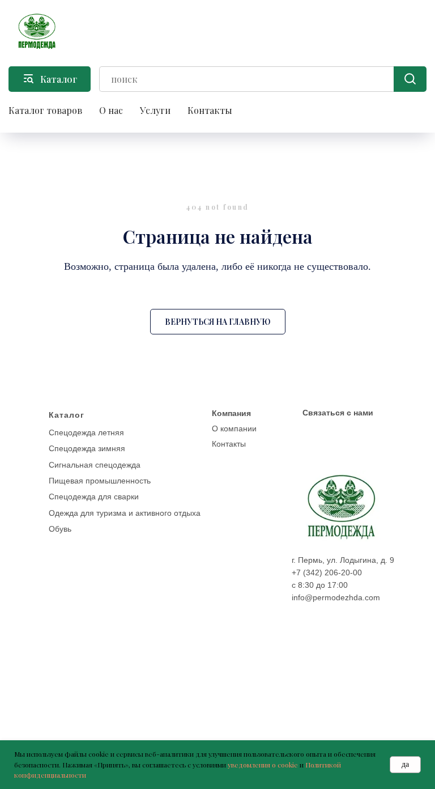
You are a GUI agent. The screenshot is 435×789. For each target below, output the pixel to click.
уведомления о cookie (263, 764)
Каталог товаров (45, 110)
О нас (111, 110)
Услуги (155, 110)
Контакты (209, 110)
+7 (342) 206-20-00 (327, 572)
